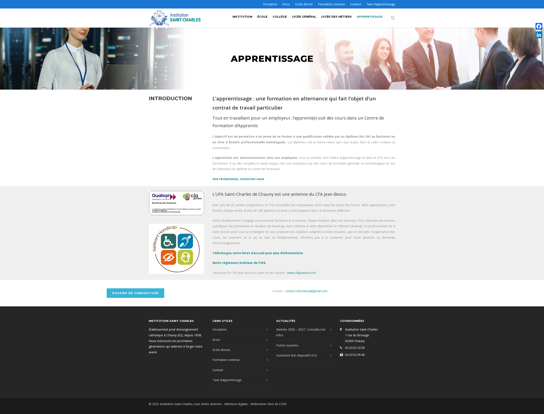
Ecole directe (304, 4)
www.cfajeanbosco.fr (302, 273)
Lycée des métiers (336, 16)
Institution (242, 16)
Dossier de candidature (135, 293)
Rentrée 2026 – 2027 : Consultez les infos (301, 332)
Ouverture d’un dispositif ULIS (296, 355)
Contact (355, 4)
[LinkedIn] (539, 35)
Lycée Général (304, 16)
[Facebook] (539, 26)
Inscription (270, 4)
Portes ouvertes (287, 345)
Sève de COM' (277, 404)
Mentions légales (236, 404)
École (262, 16)
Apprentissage (369, 16)
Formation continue (331, 4)
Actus (286, 4)
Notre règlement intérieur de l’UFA (239, 263)
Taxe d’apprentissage (380, 4)
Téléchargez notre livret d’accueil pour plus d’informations (257, 253)
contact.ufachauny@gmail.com (306, 291)
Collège (280, 16)
